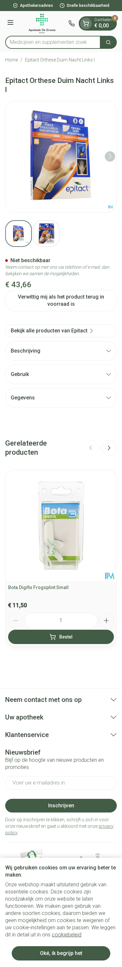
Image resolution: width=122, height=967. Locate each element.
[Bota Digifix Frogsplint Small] (61, 525)
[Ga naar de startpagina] (42, 23)
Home (11, 59)
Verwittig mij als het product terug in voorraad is (61, 300)
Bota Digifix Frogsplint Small (38, 587)
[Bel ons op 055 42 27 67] (71, 23)
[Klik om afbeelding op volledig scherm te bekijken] (61, 156)
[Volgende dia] (109, 448)
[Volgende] (110, 156)
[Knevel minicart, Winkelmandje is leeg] (86, 23)
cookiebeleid (66, 935)
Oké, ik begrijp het (61, 953)
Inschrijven (61, 805)
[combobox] (53, 42)
